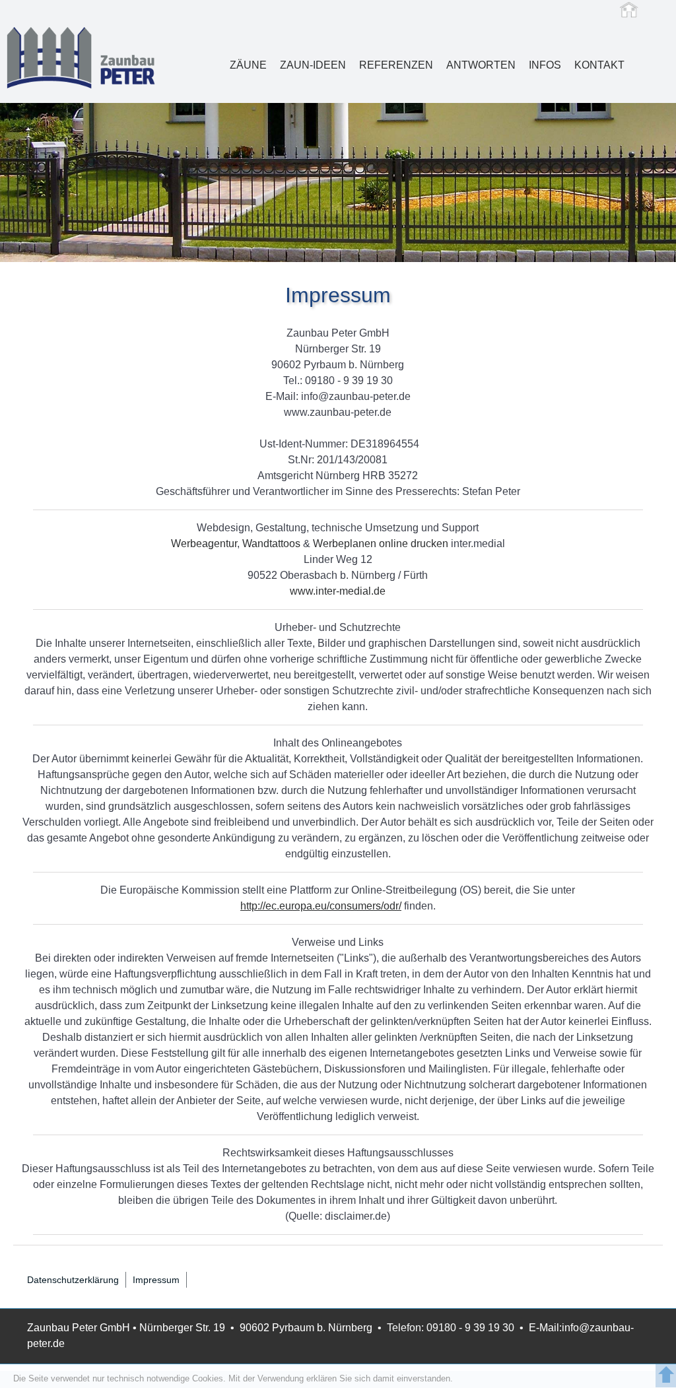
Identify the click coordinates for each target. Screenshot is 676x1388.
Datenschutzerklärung (73, 1279)
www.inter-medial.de (338, 591)
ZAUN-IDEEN (313, 65)
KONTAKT (599, 65)
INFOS (545, 65)
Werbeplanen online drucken (379, 543)
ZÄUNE (248, 65)
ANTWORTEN (481, 65)
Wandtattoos (271, 543)
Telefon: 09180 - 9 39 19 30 (450, 1327)
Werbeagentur (204, 543)
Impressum (156, 1279)
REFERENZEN (396, 65)
